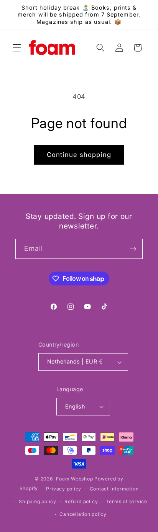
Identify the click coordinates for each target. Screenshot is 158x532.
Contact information (114, 489)
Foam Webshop (74, 479)
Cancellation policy (83, 514)
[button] (17, 47)
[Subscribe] (133, 249)
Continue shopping (79, 154)
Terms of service (126, 501)
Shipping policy (37, 501)
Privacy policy (63, 489)
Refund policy (81, 501)
